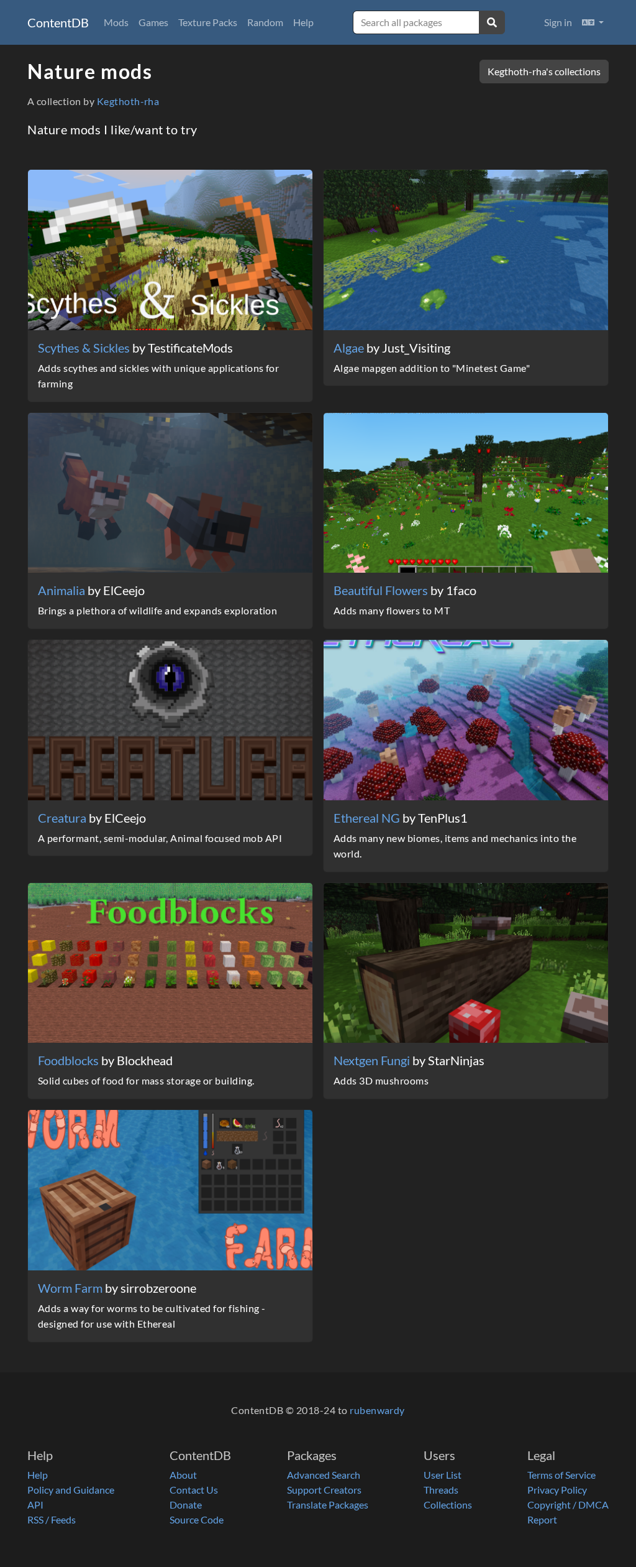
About (183, 1475)
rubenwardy (377, 1410)
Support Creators (324, 1489)
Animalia (63, 590)
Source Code (197, 1519)
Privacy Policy (557, 1489)
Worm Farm (71, 1287)
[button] (593, 22)
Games (153, 22)
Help (303, 22)
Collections (448, 1504)
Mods (116, 22)
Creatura (63, 817)
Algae (350, 347)
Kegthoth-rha (128, 101)
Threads (441, 1489)
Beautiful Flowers (382, 590)
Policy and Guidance (70, 1489)
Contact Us (194, 1489)
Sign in (558, 22)
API (35, 1504)
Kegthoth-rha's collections (544, 71)
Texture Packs (207, 22)
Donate (186, 1504)
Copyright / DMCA (568, 1504)
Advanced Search (323, 1475)
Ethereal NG (368, 817)
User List (442, 1475)
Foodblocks (69, 1060)
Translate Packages (327, 1504)
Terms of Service (561, 1475)
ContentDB (58, 22)
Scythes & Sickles (85, 347)
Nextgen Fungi (373, 1060)
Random (265, 22)
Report (542, 1519)
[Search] (492, 22)
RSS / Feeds (51, 1519)
